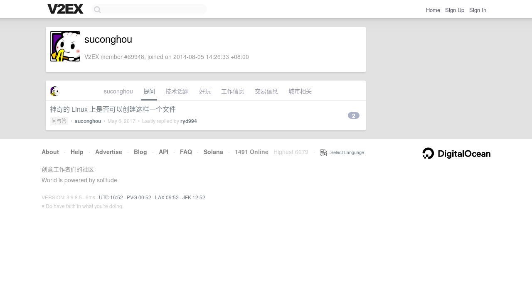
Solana (213, 151)
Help (77, 151)
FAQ (186, 151)
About (50, 151)
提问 (149, 91)
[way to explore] (66, 9)
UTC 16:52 (111, 197)
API (163, 151)
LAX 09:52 (167, 197)
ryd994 (188, 121)
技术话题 (177, 91)
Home (433, 10)
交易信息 (266, 91)
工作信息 (232, 91)
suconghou (118, 91)
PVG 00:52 (139, 197)
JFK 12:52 (193, 197)
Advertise (108, 151)
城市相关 (300, 91)
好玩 (205, 91)
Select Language (345, 152)
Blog (140, 151)
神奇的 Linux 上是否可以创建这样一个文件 (113, 109)
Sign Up (454, 10)
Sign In (477, 10)
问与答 (59, 120)
